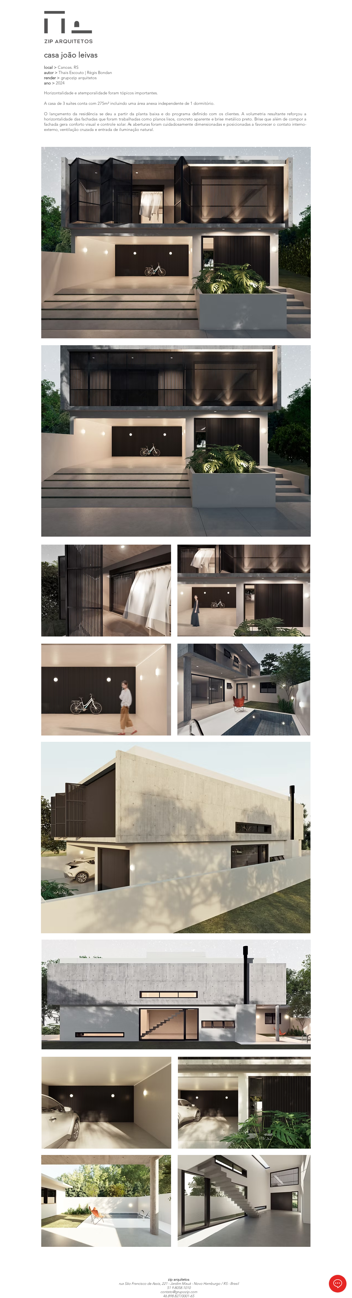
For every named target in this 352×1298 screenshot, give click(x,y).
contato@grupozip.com (178, 1292)
